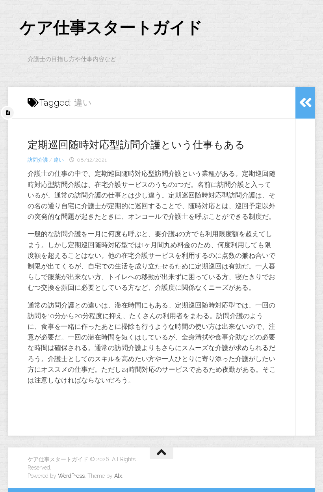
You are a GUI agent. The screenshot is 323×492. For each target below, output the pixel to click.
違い (59, 160)
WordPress (71, 476)
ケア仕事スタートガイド (111, 27)
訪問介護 (38, 160)
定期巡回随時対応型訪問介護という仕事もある (136, 145)
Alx (118, 476)
